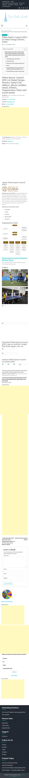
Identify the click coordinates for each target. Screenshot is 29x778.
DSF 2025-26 (22, 3)
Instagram (4, 752)
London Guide (5, 725)
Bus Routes (4, 4)
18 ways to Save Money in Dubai (9, 762)
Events (21, 4)
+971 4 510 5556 (9, 104)
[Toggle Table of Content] (24, 49)
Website (5, 578)
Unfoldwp (17, 776)
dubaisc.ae (10, 141)
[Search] (26, 26)
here (17, 143)
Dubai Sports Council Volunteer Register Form (15, 63)
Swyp (4, 665)
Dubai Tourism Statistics (7, 601)
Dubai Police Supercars (7, 765)
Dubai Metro (10, 4)
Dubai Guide (5, 723)
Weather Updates (6, 1)
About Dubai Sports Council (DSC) (13, 58)
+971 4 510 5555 (11, 99)
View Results (14, 675)
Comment (6, 555)
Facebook (4, 747)
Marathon (16, 4)
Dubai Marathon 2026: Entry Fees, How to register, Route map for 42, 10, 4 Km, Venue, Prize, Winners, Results (8, 541)
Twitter (3, 749)
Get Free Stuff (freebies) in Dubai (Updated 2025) (13, 712)
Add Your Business (6, 6)
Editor (4, 44)
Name (5, 569)
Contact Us (4, 736)
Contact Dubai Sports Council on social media (15, 71)
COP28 (12, 1)
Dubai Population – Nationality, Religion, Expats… (13, 770)
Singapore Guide (6, 728)
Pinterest (4, 754)
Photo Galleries (5, 714)
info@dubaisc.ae (11, 101)
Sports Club (4, 34)
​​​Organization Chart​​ (10, 61)
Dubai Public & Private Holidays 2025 (10, 3)
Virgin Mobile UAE (7, 668)
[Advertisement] (14, 121)
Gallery (8, 65)
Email (5, 573)
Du (3, 661)
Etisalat (5, 658)
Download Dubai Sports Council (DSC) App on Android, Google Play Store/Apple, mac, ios (15, 68)
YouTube (4, 744)
